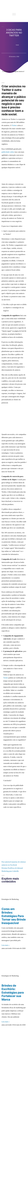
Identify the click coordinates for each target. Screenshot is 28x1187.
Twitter (14, 125)
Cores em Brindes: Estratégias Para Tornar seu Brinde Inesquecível (14, 916)
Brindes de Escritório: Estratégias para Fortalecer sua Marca (13, 992)
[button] (14, 14)
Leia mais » (5, 945)
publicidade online (8, 152)
